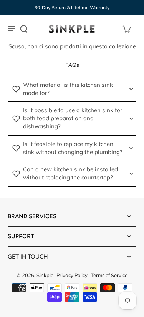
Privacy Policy (72, 275)
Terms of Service (109, 275)
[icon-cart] (126, 29)
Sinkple (44, 275)
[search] (23, 29)
